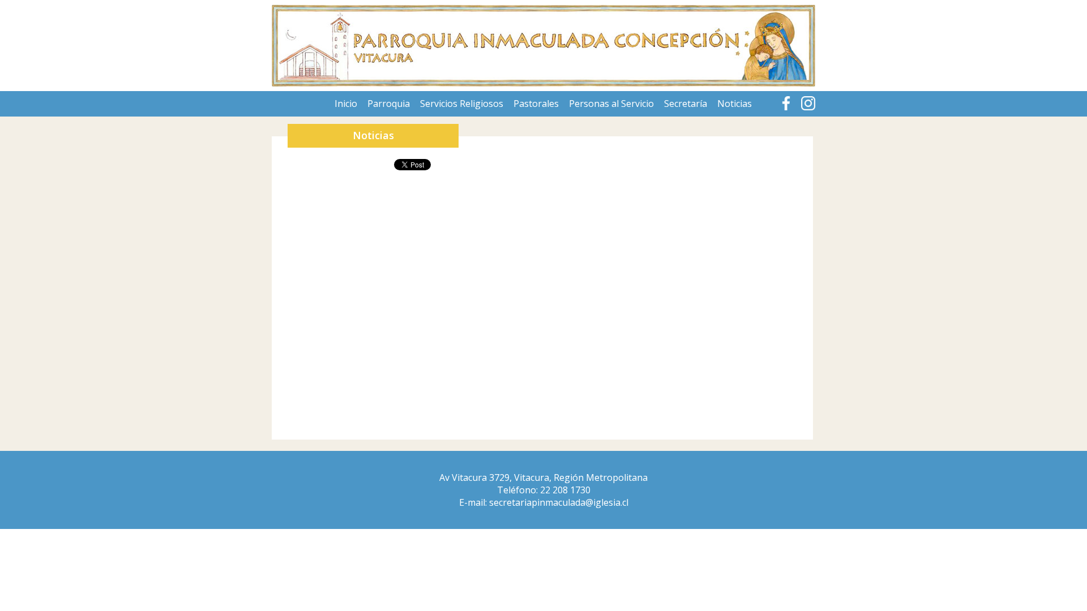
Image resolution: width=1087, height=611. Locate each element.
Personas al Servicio (611, 103)
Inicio (346, 103)
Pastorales (536, 103)
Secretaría (685, 103)
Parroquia (388, 103)
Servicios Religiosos (461, 103)
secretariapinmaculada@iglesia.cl (558, 502)
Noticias (734, 103)
